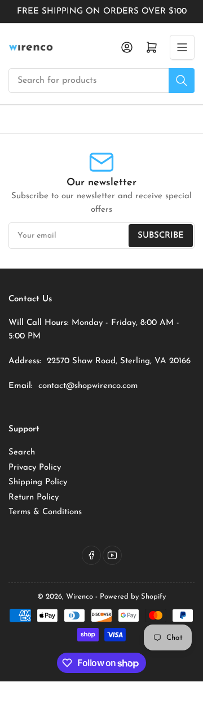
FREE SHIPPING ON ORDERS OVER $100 (102, 11)
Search (21, 452)
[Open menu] (182, 47)
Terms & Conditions (45, 512)
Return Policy (33, 497)
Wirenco (79, 596)
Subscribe (161, 235)
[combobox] (101, 80)
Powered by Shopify (133, 596)
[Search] (181, 80)
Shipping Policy (37, 482)
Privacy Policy (34, 467)
